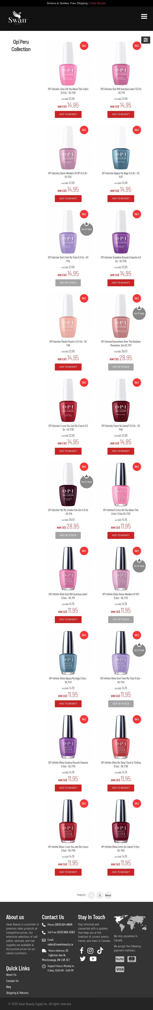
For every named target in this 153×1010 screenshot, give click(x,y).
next (108, 895)
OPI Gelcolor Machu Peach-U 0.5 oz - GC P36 (68, 343)
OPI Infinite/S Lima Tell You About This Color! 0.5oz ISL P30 (120, 511)
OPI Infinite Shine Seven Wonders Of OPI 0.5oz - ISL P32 (120, 595)
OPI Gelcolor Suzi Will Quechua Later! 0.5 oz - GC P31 (121, 90)
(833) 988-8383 (66, 932)
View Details (98, 3)
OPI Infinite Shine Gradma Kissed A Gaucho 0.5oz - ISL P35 (68, 764)
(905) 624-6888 (63, 924)
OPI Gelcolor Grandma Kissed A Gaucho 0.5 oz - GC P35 (121, 259)
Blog (8, 987)
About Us (11, 974)
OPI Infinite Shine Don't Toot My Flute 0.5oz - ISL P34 (120, 680)
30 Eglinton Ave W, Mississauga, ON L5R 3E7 (56, 955)
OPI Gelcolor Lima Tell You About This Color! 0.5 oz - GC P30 (68, 90)
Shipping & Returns (17, 993)
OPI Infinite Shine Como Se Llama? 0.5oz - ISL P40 (120, 848)
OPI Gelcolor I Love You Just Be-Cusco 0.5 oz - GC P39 (68, 427)
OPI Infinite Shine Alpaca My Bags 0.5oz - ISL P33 (68, 680)
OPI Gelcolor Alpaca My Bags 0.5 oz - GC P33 (121, 174)
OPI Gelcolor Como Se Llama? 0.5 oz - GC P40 (121, 427)
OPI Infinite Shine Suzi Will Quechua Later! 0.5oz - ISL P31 (68, 595)
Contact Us (12, 981)
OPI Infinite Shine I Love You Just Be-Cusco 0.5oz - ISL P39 (68, 848)
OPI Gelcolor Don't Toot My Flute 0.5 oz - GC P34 (68, 259)
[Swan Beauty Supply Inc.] (17, 18)
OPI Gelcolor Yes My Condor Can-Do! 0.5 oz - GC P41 (68, 511)
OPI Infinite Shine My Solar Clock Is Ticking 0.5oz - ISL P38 (121, 764)
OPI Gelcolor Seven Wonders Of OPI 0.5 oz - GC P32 (68, 174)
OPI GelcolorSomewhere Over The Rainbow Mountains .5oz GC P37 (120, 343)
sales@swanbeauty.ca (60, 944)
